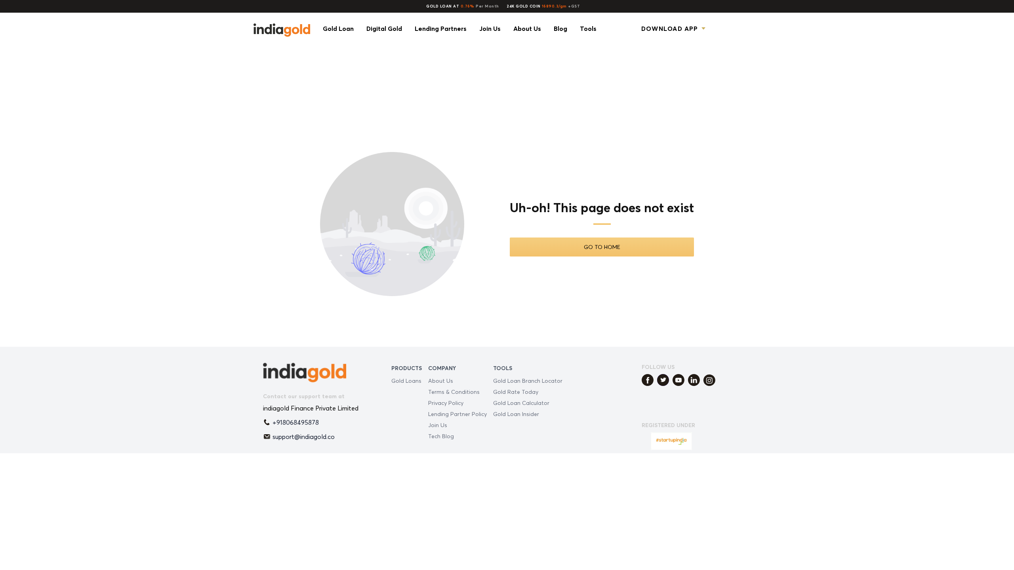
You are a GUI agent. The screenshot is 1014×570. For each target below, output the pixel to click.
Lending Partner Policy (457, 413)
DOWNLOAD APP (669, 28)
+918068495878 (296, 422)
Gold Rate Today (515, 391)
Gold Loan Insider (516, 413)
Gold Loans (406, 380)
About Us (440, 380)
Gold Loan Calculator (521, 402)
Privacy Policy (445, 402)
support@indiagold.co (304, 437)
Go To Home (602, 246)
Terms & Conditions (454, 391)
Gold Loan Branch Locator (527, 380)
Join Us (437, 425)
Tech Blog (441, 436)
